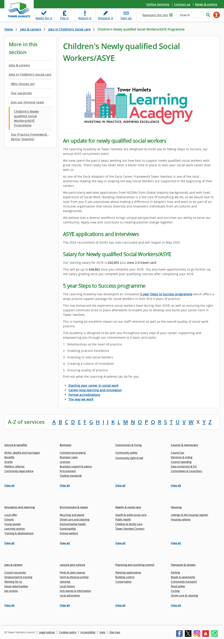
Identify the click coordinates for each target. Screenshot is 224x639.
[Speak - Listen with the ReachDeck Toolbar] (216, 15)
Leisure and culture (72, 565)
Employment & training (18, 577)
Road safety (178, 586)
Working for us (13, 581)
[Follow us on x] (188, 633)
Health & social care (128, 507)
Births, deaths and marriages (22, 452)
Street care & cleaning (184, 595)
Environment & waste (74, 507)
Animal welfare (69, 533)
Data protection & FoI (184, 466)
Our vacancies (21, 93)
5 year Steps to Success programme (166, 294)
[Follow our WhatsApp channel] (214, 633)
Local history (67, 586)
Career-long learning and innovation (95, 390)
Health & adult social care (131, 515)
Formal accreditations (84, 395)
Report (85, 18)
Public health (123, 519)
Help (102, 632)
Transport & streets (183, 565)
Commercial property (73, 452)
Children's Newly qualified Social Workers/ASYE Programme (26, 118)
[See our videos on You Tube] (205, 633)
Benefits (9, 457)
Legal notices (47, 632)
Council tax (177, 452)
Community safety (126, 452)
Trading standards (71, 475)
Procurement (68, 471)
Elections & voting (181, 457)
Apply (43, 18)
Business (65, 445)
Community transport (184, 581)
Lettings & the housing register (189, 515)
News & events (206, 4)
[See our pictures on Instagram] (197, 633)
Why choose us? (23, 84)
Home (8, 29)
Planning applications (128, 572)
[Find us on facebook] (179, 633)
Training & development (18, 533)
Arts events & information (75, 591)
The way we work (80, 399)
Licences (65, 462)
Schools (9, 519)
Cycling (175, 591)
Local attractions (70, 595)
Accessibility (87, 632)
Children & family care (128, 524)
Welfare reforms (14, 466)
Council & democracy (184, 445)
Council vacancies (15, 572)
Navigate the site (155, 15)
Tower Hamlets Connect (129, 528)
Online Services (157, 4)
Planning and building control (134, 565)
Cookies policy (67, 632)
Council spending (181, 462)
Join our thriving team (27, 102)
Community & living (128, 445)
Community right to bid (129, 458)
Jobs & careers (30, 29)
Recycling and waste (72, 515)
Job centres (11, 591)
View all (9, 485)
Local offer (10, 515)
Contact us (182, 4)
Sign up (126, 18)
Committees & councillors (186, 471)
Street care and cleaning (74, 519)
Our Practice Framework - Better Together (30, 136)
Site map (114, 632)
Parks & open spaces (72, 572)
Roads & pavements (183, 577)
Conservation (123, 581)
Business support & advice (76, 466)
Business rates (69, 457)
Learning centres (14, 528)
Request (105, 18)
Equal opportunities (16, 586)
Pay (64, 18)
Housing (176, 507)
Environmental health (73, 524)
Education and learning (19, 507)
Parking (175, 572)
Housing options (181, 519)
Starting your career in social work (93, 385)
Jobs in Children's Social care (69, 29)
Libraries (65, 581)
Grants (8, 462)
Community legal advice (18, 471)
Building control (124, 577)
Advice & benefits (15, 445)
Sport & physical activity (74, 577)
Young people (12, 524)
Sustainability (68, 528)
